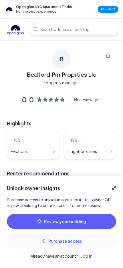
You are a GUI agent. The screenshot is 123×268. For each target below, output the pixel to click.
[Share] (108, 55)
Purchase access (65, 241)
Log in (86, 256)
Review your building (65, 221)
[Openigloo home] (15, 30)
